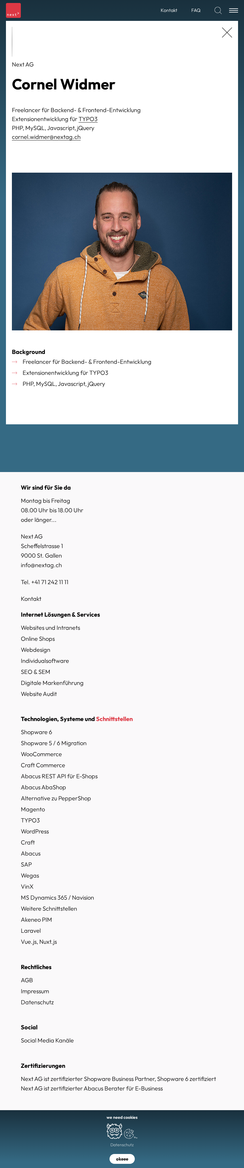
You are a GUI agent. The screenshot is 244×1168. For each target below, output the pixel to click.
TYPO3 (88, 119)
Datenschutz (37, 1002)
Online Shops (38, 638)
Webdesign (35, 649)
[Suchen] (218, 10)
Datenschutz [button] (122, 1144)
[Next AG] (13, 10)
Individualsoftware (45, 660)
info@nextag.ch (41, 565)
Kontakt (31, 598)
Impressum (35, 991)
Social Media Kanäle (47, 1040)
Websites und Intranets (50, 627)
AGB (27, 980)
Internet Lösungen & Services (60, 614)
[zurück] (227, 32)
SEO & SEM (35, 671)
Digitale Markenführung (52, 682)
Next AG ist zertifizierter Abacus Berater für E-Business (92, 1088)
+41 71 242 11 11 (49, 582)
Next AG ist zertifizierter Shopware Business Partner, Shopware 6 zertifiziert (118, 1078)
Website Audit (39, 693)
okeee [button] (122, 1159)
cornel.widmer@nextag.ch (46, 136)
